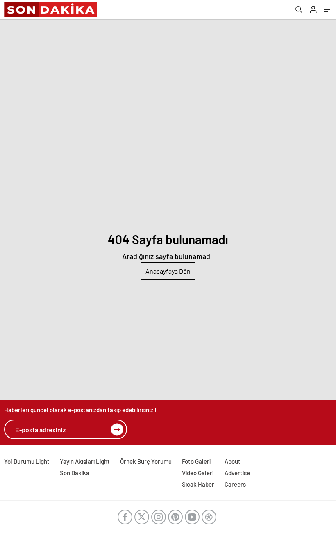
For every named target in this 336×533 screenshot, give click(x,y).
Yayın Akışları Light (85, 461)
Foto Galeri (196, 461)
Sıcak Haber (198, 484)
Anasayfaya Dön (168, 271)
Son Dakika (74, 472)
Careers (235, 484)
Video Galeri (197, 472)
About (233, 461)
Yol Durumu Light (27, 461)
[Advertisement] (168, 80)
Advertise (237, 472)
